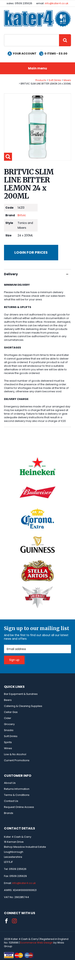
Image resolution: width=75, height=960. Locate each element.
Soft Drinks (55, 80)
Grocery (9, 724)
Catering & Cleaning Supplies (23, 706)
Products (40, 80)
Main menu (37, 68)
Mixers (67, 80)
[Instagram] (14, 921)
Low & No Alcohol (15, 754)
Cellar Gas (11, 712)
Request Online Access (19, 807)
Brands (8, 813)
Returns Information (16, 789)
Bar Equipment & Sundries (21, 694)
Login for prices (31, 252)
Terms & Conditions (16, 795)
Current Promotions (16, 760)
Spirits (8, 742)
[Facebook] (6, 921)
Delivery (11, 274)
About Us (10, 783)
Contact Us (11, 801)
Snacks (8, 730)
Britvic (22, 215)
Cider (7, 718)
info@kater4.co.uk (56, 3)
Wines (8, 748)
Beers (8, 700)
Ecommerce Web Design (36, 943)
